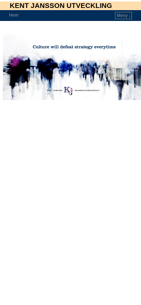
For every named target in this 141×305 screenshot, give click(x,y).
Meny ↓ (124, 15)
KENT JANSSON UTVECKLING (61, 5)
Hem (13, 15)
